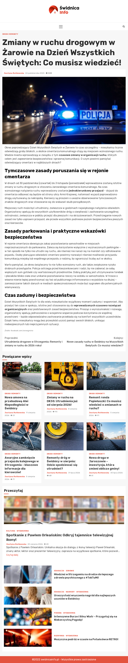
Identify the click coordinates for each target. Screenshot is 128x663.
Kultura (10, 531)
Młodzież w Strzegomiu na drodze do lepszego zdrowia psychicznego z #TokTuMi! (28, 574)
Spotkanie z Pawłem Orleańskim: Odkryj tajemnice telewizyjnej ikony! (64, 510)
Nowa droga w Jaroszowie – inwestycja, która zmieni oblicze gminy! (106, 436)
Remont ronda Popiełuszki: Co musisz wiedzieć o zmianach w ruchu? (106, 376)
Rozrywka (59, 636)
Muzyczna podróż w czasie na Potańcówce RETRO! (28, 638)
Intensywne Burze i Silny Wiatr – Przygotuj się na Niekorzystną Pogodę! (28, 617)
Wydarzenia (23, 531)
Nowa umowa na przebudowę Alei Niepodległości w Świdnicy (21, 376)
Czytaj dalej (12, 555)
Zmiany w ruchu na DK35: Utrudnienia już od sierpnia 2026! (64, 376)
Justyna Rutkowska (14, 73)
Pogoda (58, 613)
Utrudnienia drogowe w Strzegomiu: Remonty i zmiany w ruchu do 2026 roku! (33, 341)
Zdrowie (70, 571)
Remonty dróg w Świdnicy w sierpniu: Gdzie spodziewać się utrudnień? (64, 436)
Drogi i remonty (10, 34)
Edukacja (59, 571)
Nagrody (70, 592)
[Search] (124, 27)
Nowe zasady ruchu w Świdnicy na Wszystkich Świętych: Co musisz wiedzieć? (95, 341)
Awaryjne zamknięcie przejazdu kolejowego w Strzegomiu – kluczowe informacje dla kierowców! (21, 436)
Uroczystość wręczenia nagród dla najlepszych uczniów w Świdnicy (28, 596)
